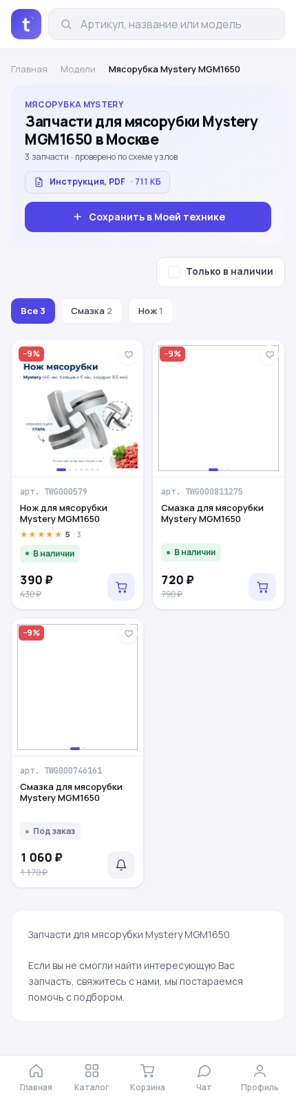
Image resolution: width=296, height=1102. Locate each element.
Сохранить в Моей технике (157, 216)
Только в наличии (229, 271)
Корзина (147, 1087)
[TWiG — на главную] (26, 24)
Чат (204, 1087)
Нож (150, 310)
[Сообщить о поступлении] (121, 865)
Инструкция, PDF (105, 181)
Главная (29, 69)
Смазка (91, 310)
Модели (78, 69)
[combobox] (177, 24)
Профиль (260, 1087)
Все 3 (33, 310)
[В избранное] (128, 354)
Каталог (91, 1087)
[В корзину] (121, 587)
